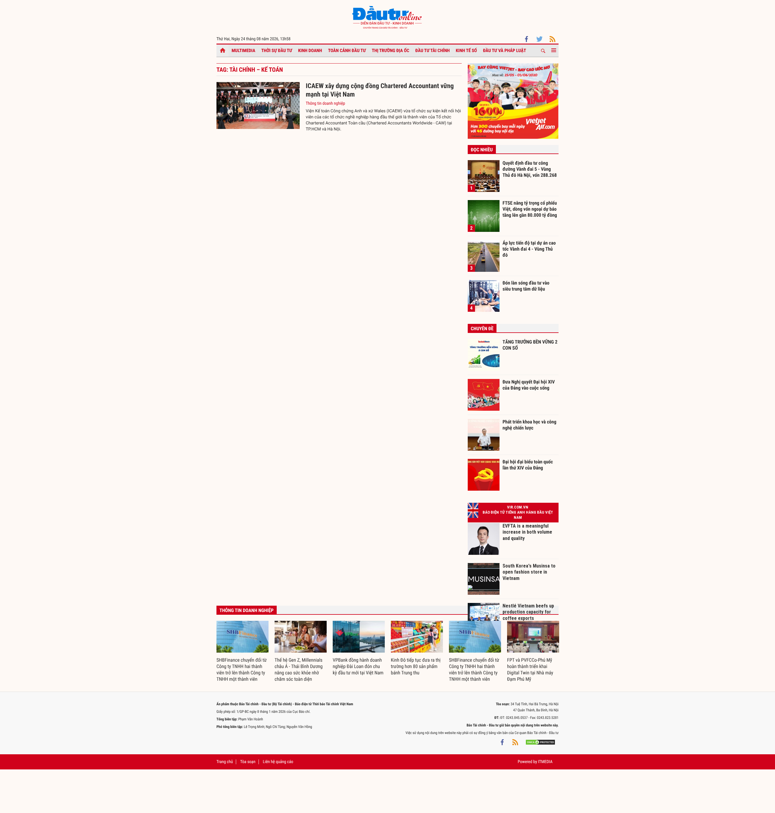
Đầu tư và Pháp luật (504, 50)
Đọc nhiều (482, 150)
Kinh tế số (466, 50)
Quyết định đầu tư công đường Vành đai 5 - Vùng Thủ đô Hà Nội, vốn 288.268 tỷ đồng (530, 169)
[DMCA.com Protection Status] (540, 741)
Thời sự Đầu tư (276, 50)
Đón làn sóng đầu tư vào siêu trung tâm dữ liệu (526, 286)
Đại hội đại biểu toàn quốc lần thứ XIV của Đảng (528, 465)
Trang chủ (224, 761)
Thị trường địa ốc (390, 50)
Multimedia (243, 50)
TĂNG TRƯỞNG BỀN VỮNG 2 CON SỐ (530, 345)
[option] (242, 652)
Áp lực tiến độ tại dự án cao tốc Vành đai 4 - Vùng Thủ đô (529, 249)
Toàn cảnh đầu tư (347, 50)
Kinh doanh (310, 50)
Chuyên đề (482, 328)
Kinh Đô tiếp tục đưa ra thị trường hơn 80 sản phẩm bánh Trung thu (415, 666)
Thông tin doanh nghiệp (325, 103)
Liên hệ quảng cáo (278, 761)
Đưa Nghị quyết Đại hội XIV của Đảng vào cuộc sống (529, 385)
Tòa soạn (247, 761)
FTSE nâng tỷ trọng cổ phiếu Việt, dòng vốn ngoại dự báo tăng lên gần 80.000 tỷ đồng (530, 209)
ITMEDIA (545, 761)
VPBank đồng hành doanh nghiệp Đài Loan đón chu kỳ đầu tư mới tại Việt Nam (358, 666)
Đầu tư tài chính (432, 50)
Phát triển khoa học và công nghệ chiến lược (529, 425)
